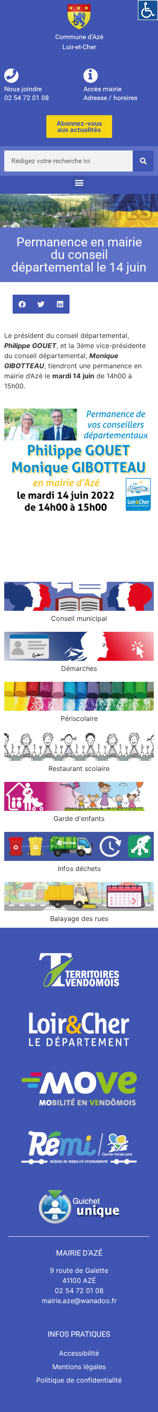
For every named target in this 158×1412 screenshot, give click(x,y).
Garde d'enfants (79, 818)
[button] (79, 183)
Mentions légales (79, 1366)
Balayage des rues (79, 918)
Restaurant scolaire (79, 768)
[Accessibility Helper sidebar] (148, 10)
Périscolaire (79, 718)
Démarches (79, 668)
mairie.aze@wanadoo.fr (79, 1300)
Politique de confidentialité (79, 1380)
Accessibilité (79, 1353)
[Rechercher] (143, 161)
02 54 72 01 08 (79, 1290)
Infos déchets (79, 868)
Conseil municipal (79, 618)
